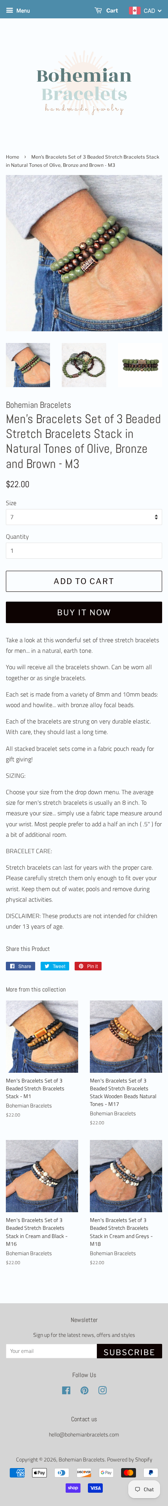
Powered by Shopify (129, 1459)
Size (11, 502)
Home (12, 157)
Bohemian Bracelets (82, 1459)
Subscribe (129, 1352)
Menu (22, 10)
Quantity (17, 536)
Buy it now (84, 612)
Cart (111, 10)
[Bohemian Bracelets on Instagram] (102, 1392)
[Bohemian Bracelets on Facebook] (66, 1392)
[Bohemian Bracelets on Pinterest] (84, 1392)
